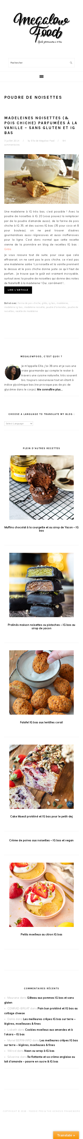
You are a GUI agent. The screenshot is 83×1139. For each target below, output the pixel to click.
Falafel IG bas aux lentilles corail (41, 722)
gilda (44, 303)
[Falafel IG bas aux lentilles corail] (41, 683)
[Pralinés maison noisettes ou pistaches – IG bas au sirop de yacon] (41, 586)
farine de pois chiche (29, 303)
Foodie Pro (36, 1111)
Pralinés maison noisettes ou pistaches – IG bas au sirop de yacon (41, 626)
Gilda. (8, 249)
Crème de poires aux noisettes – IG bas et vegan (41, 840)
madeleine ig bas (13, 307)
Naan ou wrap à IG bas (39, 1050)
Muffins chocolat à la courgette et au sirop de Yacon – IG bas (41, 529)
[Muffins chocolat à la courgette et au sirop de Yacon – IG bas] (41, 488)
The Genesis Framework (63, 1111)
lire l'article (18, 290)
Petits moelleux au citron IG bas (41, 934)
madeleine (62, 303)
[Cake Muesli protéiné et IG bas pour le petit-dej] (41, 777)
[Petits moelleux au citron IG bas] (41, 895)
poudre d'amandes (56, 307)
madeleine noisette (34, 307)
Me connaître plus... (50, 389)
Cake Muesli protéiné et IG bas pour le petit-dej (41, 816)
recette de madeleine (27, 311)
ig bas (52, 303)
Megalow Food (41, 28)
